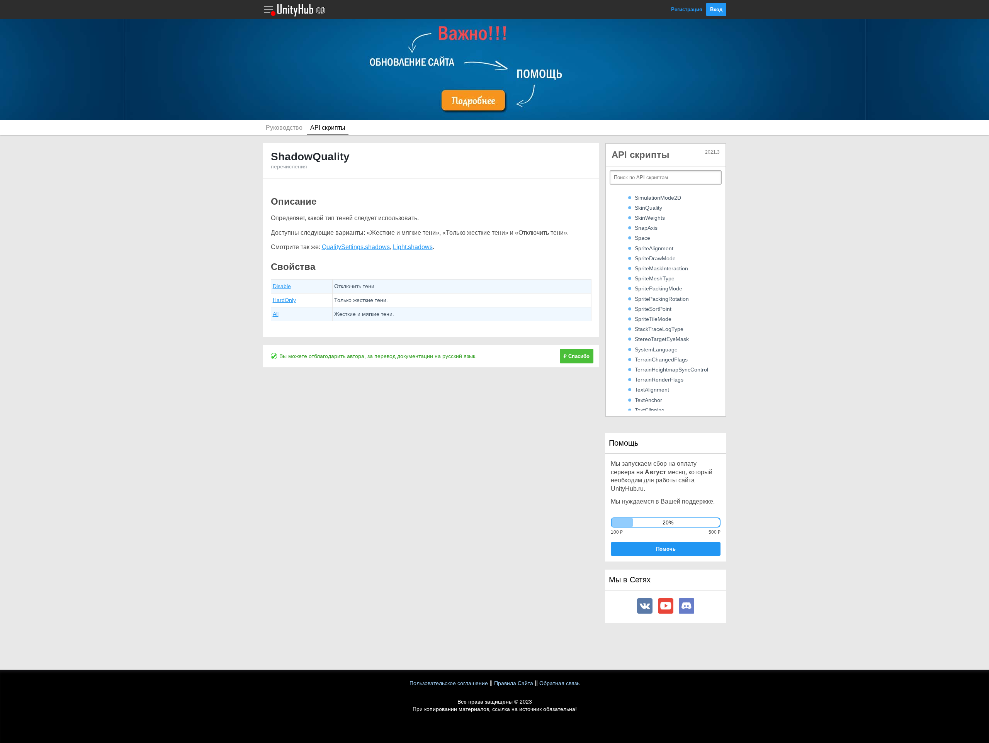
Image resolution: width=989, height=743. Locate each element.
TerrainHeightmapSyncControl (671, 369)
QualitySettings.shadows (356, 247)
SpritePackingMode (658, 288)
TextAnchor (648, 400)
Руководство (284, 127)
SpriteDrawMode (655, 258)
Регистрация (686, 9)
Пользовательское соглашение (449, 683)
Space (642, 238)
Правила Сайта (513, 683)
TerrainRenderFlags (659, 380)
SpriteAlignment (654, 248)
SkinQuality (648, 208)
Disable (282, 286)
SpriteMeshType (655, 278)
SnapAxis (646, 228)
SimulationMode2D (658, 198)
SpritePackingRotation (662, 299)
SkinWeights (650, 218)
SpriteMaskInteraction (661, 268)
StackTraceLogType (659, 329)
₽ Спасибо (577, 356)
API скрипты (327, 127)
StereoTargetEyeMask (662, 339)
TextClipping (649, 410)
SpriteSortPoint (653, 309)
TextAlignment (652, 390)
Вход (716, 9)
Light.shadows (413, 247)
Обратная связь (559, 683)
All (276, 314)
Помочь (666, 549)
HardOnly (284, 300)
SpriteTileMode (653, 319)
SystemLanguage (656, 349)
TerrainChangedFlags (661, 359)
